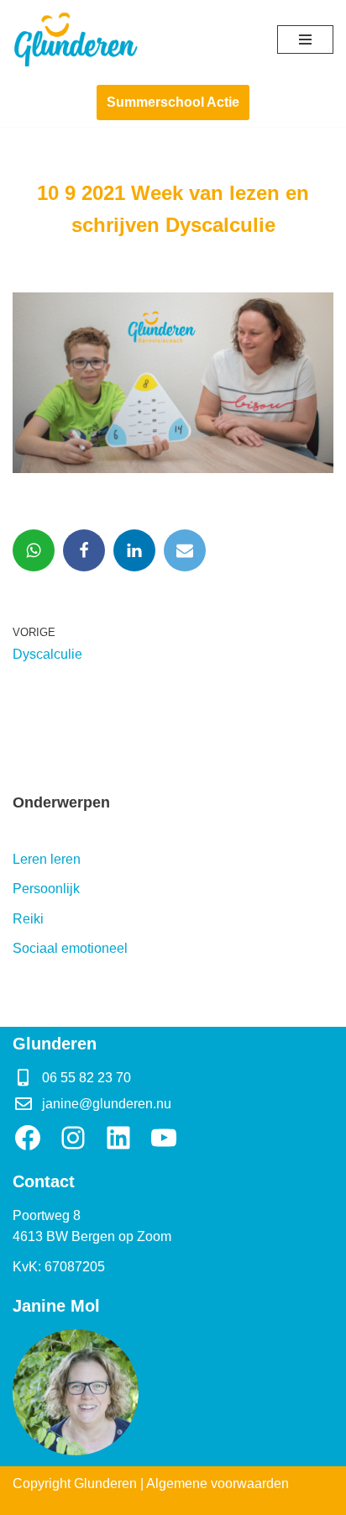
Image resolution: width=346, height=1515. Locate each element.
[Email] (185, 550)
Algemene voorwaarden (217, 1483)
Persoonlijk (46, 888)
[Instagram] (73, 1138)
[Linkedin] (134, 550)
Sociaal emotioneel (70, 948)
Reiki (28, 919)
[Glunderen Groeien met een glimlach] (76, 39)
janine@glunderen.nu (106, 1104)
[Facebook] (84, 550)
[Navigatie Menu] (305, 39)
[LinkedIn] (118, 1138)
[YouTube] (164, 1138)
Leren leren (47, 859)
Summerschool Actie (173, 102)
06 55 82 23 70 (86, 1077)
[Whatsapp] (34, 550)
